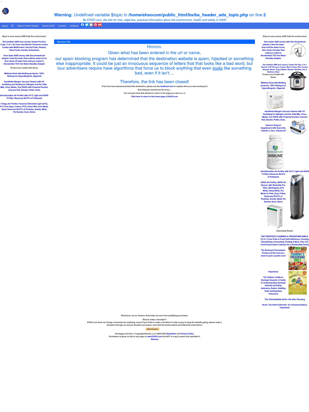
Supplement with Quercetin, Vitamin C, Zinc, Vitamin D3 (273, 128)
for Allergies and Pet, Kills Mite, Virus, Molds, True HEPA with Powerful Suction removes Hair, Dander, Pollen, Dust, (284, 115)
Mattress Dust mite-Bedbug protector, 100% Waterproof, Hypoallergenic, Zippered (24, 74)
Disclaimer (171, 333)
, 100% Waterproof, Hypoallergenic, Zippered (273, 85)
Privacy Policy (187, 333)
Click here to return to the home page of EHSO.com (154, 96)
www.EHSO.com (154, 336)
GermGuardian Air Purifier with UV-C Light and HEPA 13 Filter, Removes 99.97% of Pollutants (24, 96)
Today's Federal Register (28, 25)
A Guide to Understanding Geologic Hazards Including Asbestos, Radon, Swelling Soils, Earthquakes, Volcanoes (273, 285)
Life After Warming (285, 299)
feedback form (167, 86)
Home (5, 25)
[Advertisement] (154, 376)
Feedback (74, 25)
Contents (62, 25)
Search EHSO (48, 25)
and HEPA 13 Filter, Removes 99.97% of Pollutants (285, 174)
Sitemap (154, 339)
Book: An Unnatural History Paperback (284, 306)
